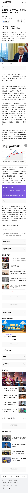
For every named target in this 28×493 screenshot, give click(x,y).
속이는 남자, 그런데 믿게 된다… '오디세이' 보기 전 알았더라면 (19, 445)
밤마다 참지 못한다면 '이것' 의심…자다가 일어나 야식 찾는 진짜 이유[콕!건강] (10, 397)
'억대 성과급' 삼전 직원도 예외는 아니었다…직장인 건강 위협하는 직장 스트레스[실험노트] (10, 390)
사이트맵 (23, 476)
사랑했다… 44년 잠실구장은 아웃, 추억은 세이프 (18, 459)
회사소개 (3, 480)
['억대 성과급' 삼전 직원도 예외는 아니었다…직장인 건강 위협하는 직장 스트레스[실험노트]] (22, 392)
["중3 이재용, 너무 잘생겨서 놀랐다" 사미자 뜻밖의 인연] (5, 268)
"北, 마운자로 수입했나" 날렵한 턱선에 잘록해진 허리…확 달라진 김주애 (18, 259)
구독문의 (9, 482)
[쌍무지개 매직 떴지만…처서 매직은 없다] (6, 440)
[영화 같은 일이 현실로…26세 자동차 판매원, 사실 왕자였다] (5, 288)
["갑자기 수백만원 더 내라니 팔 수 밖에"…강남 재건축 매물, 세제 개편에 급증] (22, 406)
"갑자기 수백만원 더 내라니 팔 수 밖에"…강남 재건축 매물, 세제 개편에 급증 (10, 404)
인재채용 (15, 480)
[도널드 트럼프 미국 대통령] (14, 52)
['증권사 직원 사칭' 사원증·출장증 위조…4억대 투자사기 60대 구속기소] (5, 281)
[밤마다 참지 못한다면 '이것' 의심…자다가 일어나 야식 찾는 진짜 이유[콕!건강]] (22, 399)
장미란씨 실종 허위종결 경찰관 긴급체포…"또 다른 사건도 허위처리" (14, 190)
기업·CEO (8, 7)
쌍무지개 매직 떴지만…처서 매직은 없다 (19, 438)
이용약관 (11, 485)
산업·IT (3, 7)
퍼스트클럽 (4, 482)
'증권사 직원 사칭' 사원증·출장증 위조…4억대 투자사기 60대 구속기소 (18, 279)
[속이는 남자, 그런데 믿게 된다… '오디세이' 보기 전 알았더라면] (6, 447)
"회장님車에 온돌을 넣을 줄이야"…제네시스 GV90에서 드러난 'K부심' (18, 272)
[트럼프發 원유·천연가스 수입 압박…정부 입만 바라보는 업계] (14, 153)
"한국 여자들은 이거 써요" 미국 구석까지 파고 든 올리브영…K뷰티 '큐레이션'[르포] (14, 195)
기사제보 (14, 482)
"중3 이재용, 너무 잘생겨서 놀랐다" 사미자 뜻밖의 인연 (18, 265)
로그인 (4, 476)
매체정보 (16, 485)
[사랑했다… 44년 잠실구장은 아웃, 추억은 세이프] (6, 462)
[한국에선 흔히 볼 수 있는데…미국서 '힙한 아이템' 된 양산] (22, 413)
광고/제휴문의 (9, 480)
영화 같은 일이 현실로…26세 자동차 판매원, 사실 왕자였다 (18, 286)
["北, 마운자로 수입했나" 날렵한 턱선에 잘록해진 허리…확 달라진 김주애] (5, 261)
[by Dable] (24, 418)
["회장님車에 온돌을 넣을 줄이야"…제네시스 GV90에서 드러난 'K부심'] (5, 275)
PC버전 (17, 476)
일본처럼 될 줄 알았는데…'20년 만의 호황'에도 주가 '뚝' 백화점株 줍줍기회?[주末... (14, 193)
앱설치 (11, 476)
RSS (18, 482)
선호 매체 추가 (6, 21)
